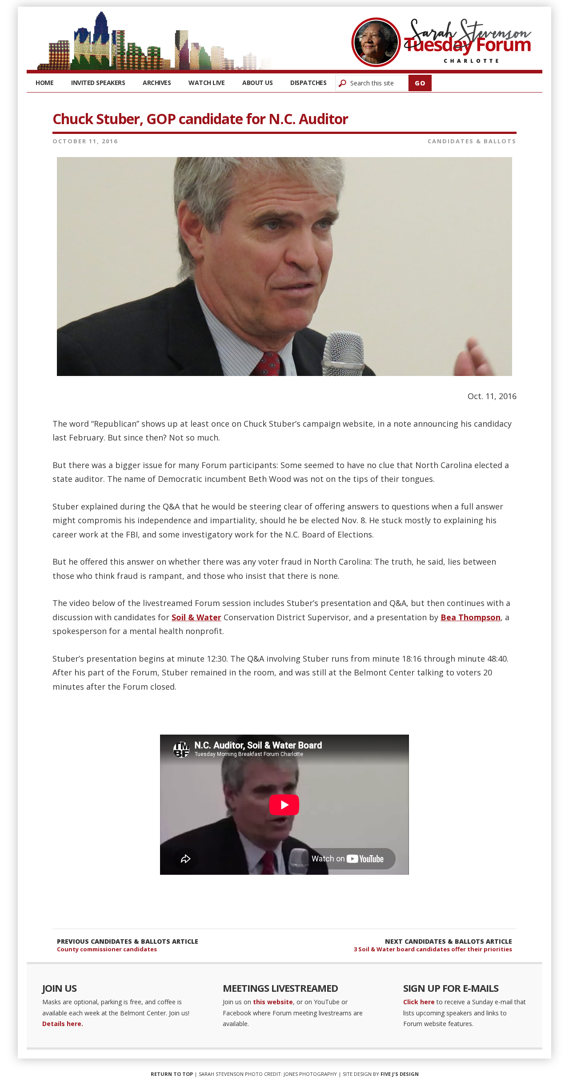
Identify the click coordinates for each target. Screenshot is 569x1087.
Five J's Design (400, 1074)
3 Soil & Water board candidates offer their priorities (433, 949)
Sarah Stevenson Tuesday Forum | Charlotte (441, 42)
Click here (419, 1002)
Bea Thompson (471, 617)
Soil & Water (196, 617)
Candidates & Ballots (472, 141)
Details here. (62, 1023)
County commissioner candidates (107, 949)
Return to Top (172, 1074)
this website (273, 1002)
